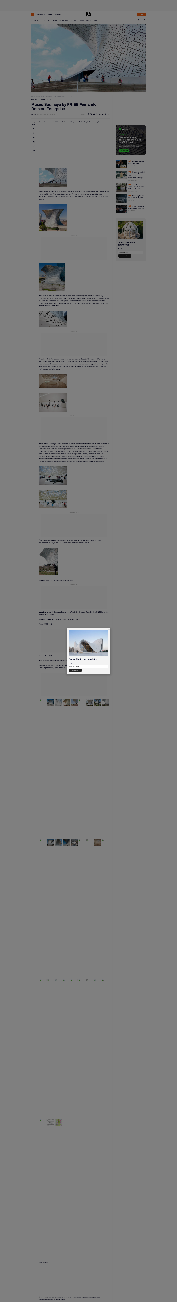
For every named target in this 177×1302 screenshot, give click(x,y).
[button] (109, 629)
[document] (88, 651)
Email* (71, 663)
